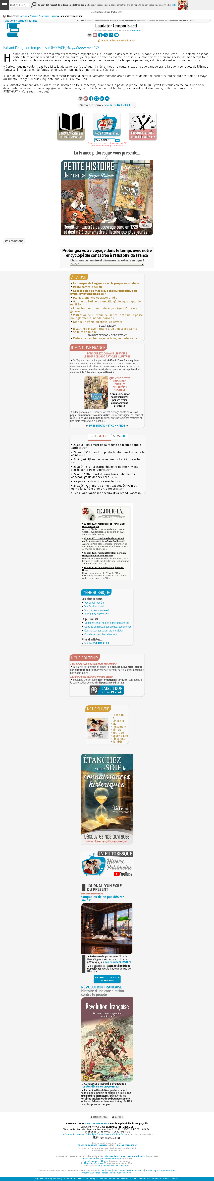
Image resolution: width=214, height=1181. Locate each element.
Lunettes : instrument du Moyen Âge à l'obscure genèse (103, 309)
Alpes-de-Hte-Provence (132, 1170)
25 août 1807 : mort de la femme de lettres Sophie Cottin (106, 446)
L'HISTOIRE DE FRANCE (97, 1123)
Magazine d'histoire (93, 1163)
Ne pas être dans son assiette (93, 481)
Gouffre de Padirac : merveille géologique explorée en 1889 (105, 303)
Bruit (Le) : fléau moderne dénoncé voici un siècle (106, 459)
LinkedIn (118, 721)
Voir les (96, 643)
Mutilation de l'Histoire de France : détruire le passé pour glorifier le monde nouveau (106, 316)
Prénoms (166, 1178)
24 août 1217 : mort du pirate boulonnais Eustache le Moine (108, 453)
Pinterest (119, 739)
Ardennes (95, 1172)
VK (114, 723)
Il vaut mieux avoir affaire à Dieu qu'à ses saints (105, 329)
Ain (103, 1170)
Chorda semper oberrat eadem (100, 634)
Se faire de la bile (85, 332)
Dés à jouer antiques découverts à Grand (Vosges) (106, 493)
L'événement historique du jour (107, 1150)
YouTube (118, 733)
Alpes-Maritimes (169, 1170)
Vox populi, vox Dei (94, 602)
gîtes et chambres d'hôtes (95, 1161)
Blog (60, 1178)
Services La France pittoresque (93, 1148)
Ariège (105, 1172)
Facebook (119, 715)
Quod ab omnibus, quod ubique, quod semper (108, 626)
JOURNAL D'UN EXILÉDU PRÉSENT (107, 979)
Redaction (135, 30)
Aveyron (127, 1172)
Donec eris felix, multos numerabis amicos (106, 623)
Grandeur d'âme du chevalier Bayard (97, 322)
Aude (119, 1172)
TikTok (117, 730)
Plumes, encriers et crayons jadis (95, 297)
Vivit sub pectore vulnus (96, 614)
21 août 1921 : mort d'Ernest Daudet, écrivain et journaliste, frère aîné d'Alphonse (104, 487)
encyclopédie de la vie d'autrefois (113, 1165)
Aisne (109, 1170)
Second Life (120, 736)
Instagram (119, 727)
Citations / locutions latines (44, 16)
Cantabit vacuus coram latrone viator (103, 630)
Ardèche (85, 1172)
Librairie (141, 1178)
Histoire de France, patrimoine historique (101, 1158)
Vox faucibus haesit (94, 606)
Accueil (24, 16)
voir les (119, 105)
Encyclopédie (51, 1178)
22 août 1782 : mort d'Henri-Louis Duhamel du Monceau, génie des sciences (103, 475)
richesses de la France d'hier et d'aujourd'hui (125, 1156)
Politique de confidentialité (123, 1148)
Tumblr (117, 741)
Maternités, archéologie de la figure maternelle (105, 338)
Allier (115, 1170)
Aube (112, 1172)
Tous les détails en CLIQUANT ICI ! (100, 1086)
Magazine (39, 1178)
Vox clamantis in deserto (97, 610)
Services (175, 1178)
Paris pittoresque (154, 1178)
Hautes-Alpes (152, 1170)
